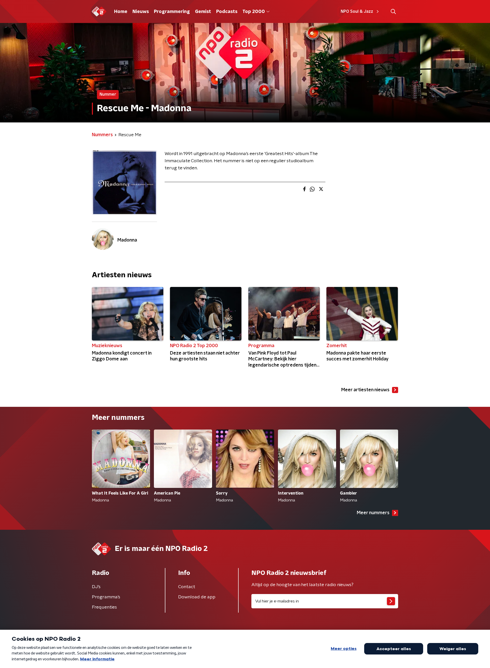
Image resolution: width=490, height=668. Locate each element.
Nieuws (140, 11)
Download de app (196, 597)
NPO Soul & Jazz (357, 11)
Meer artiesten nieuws (365, 390)
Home (120, 11)
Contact (186, 587)
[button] (393, 11)
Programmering (172, 11)
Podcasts (226, 11)
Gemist (203, 11)
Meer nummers (373, 513)
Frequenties (104, 607)
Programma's (106, 597)
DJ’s (96, 587)
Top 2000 (253, 11)
